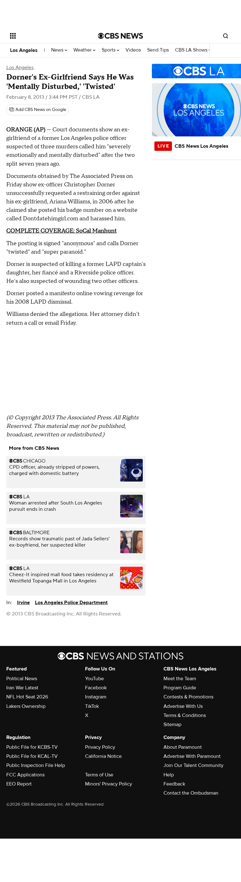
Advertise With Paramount (192, 756)
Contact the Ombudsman (190, 793)
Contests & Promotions (188, 696)
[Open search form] (225, 35)
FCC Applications (25, 774)
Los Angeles (24, 50)
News (58, 50)
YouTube (94, 678)
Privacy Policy (100, 747)
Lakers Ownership (26, 706)
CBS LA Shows (192, 50)
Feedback (174, 783)
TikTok (92, 706)
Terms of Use (99, 774)
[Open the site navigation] (47, 36)
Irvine (23, 602)
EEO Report (19, 783)
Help (168, 774)
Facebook (96, 687)
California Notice (103, 756)
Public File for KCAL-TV (32, 756)
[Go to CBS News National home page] (120, 36)
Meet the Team (179, 678)
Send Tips (158, 50)
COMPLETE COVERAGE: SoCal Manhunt (61, 230)
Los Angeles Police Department (71, 602)
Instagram (95, 696)
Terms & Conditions (184, 715)
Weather (83, 50)
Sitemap (172, 724)
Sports (109, 50)
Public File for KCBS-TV (32, 747)
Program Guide (179, 687)
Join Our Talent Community (193, 765)
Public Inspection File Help (35, 765)
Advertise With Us (183, 706)
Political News (21, 678)
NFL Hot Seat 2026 (27, 696)
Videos (133, 50)
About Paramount (182, 747)
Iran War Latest (22, 687)
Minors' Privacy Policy (108, 783)
